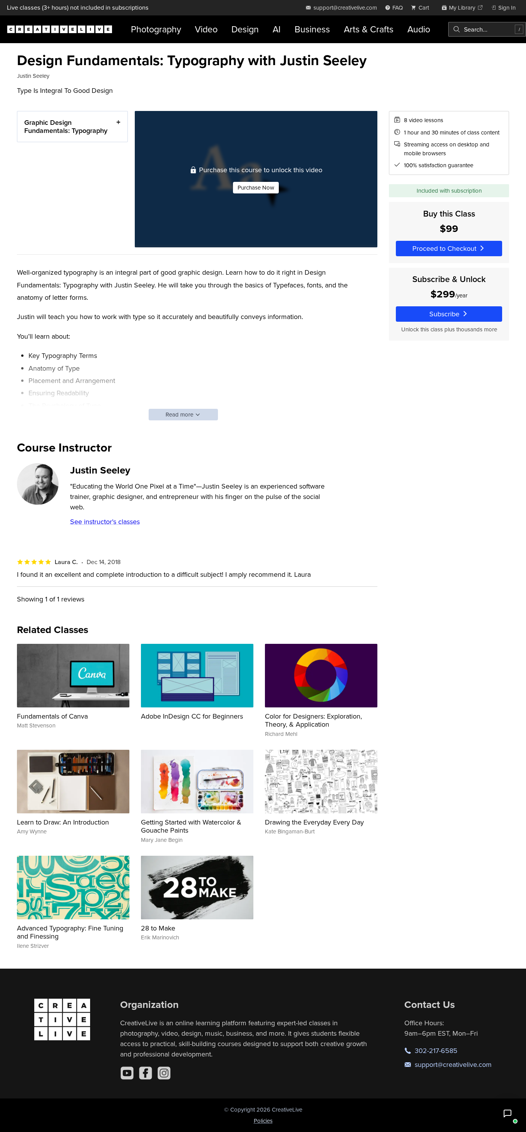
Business (312, 29)
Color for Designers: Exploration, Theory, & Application (313, 720)
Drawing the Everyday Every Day (314, 822)
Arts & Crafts (369, 29)
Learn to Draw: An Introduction (63, 822)
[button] (507, 1113)
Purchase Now (256, 187)
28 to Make (158, 928)
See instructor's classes (105, 521)
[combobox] (487, 29)
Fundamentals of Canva (52, 716)
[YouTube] (127, 1073)
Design (245, 29)
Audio (418, 29)
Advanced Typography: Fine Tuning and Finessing (70, 932)
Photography (156, 29)
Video (206, 29)
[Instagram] (164, 1073)
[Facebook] (145, 1073)
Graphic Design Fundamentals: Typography (65, 127)
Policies (263, 1121)
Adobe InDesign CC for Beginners (192, 716)
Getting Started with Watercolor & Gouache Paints (191, 826)
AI (277, 29)
